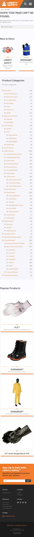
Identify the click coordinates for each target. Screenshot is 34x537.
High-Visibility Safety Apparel (12, 237)
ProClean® (12, 256)
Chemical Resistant (14, 195)
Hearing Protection (9, 234)
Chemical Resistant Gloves (14, 154)
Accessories (7, 90)
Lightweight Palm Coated (16, 205)
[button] (30, 4)
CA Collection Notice (7, 506)
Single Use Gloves (13, 211)
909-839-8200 (10, 525)
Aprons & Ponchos (11, 94)
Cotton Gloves (10, 160)
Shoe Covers (9, 109)
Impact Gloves (10, 173)
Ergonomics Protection (11, 116)
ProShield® (12, 259)
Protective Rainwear (12, 272)
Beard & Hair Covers (11, 97)
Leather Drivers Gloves (15, 179)
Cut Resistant (12, 199)
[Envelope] (25, 502)
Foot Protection (9, 148)
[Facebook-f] (20, 502)
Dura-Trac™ (12, 253)
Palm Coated (12, 208)
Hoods (8, 106)
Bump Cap (9, 224)
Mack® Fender (10, 144)
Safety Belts (9, 122)
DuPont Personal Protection (14, 246)
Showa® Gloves (10, 192)
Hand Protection (9, 151)
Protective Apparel (9, 240)
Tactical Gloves (10, 215)
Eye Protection (8, 125)
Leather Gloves (10, 176)
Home (2, 9)
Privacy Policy (5, 502)
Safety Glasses (13, 138)
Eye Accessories (13, 135)
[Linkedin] (18, 502)
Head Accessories (11, 230)
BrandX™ (8, 129)
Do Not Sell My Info (6, 508)
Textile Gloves (10, 218)
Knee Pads (9, 119)
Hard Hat (9, 227)
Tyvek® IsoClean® (13, 269)
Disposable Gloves (11, 167)
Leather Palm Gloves (14, 183)
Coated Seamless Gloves (13, 157)
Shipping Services (6, 492)
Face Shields (9, 103)
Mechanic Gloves (11, 189)
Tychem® (11, 262)
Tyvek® (10, 266)
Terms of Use (5, 504)
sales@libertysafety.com (20, 525)
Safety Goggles (13, 141)
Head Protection (9, 221)
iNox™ (8, 132)
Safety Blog (19, 494)
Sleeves (8, 113)
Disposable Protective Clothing (15, 243)
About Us (19, 492)
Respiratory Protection (10, 275)
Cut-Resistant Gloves (12, 164)
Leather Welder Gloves (15, 186)
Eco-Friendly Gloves (12, 170)
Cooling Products (11, 100)
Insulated (11, 202)
